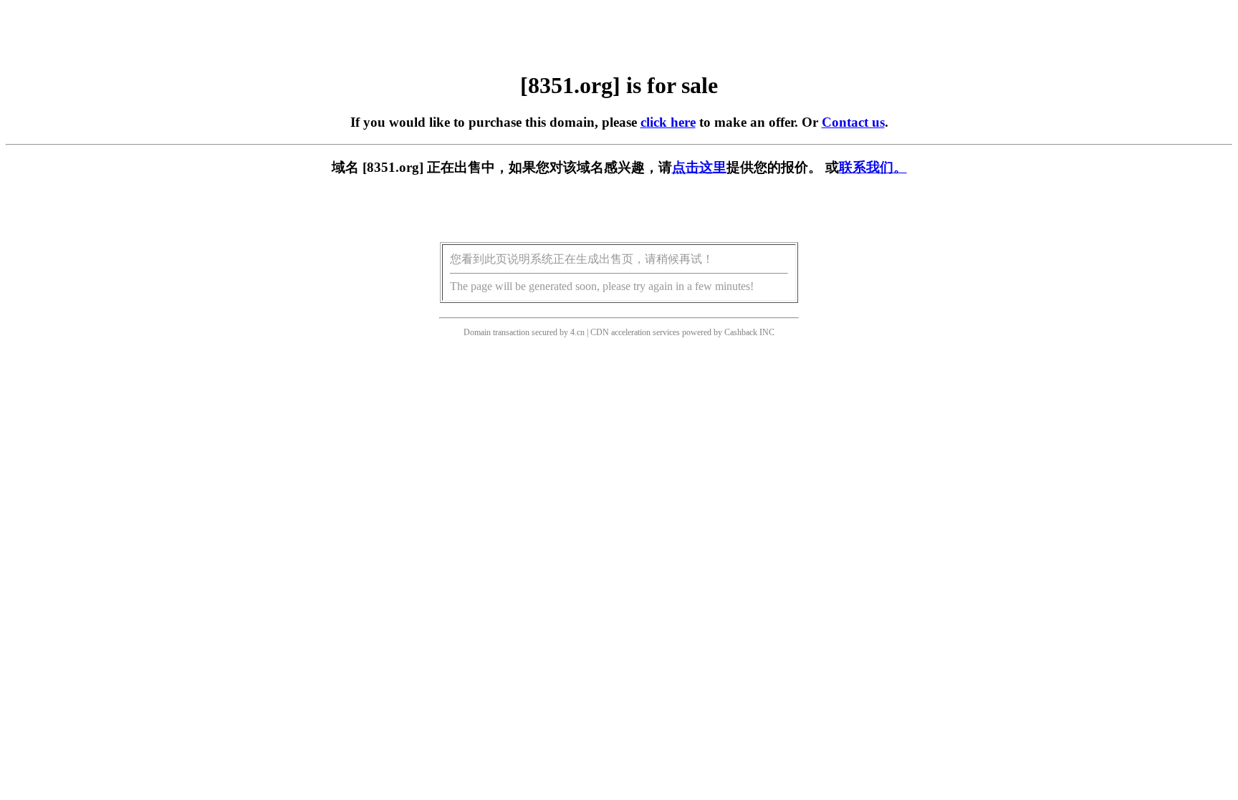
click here (668, 122)
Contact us (853, 122)
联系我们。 (873, 167)
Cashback (740, 332)
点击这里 (699, 167)
